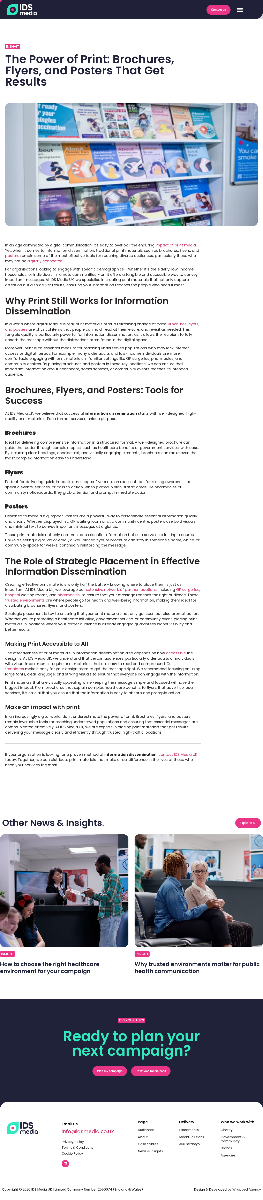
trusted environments (25, 600)
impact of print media (176, 245)
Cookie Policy (72, 1153)
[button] (240, 9)
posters (12, 255)
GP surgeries (187, 589)
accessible (176, 653)
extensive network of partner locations (121, 589)
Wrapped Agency (246, 1189)
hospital (12, 594)
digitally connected (44, 260)
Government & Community (233, 1139)
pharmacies (69, 594)
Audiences (146, 1130)
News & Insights (150, 1151)
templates (14, 668)
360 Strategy (189, 1144)
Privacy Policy (73, 1141)
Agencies (228, 1155)
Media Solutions (191, 1137)
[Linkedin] (65, 1163)
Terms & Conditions (77, 1147)
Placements (189, 1130)
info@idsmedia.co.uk (88, 1131)
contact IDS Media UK (177, 754)
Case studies (148, 1144)
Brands (226, 1148)
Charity (227, 1130)
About (143, 1137)
